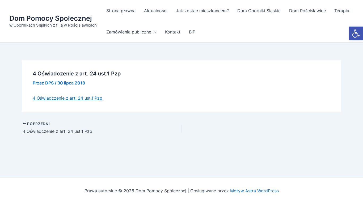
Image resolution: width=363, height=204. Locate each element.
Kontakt (172, 32)
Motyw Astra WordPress (254, 190)
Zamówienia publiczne (128, 32)
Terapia (341, 10)
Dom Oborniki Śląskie (259, 10)
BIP (192, 32)
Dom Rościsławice (307, 10)
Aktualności (155, 10)
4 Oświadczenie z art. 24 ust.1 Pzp (67, 98)
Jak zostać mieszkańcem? (202, 10)
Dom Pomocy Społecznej (50, 18)
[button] (356, 33)
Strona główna (121, 10)
